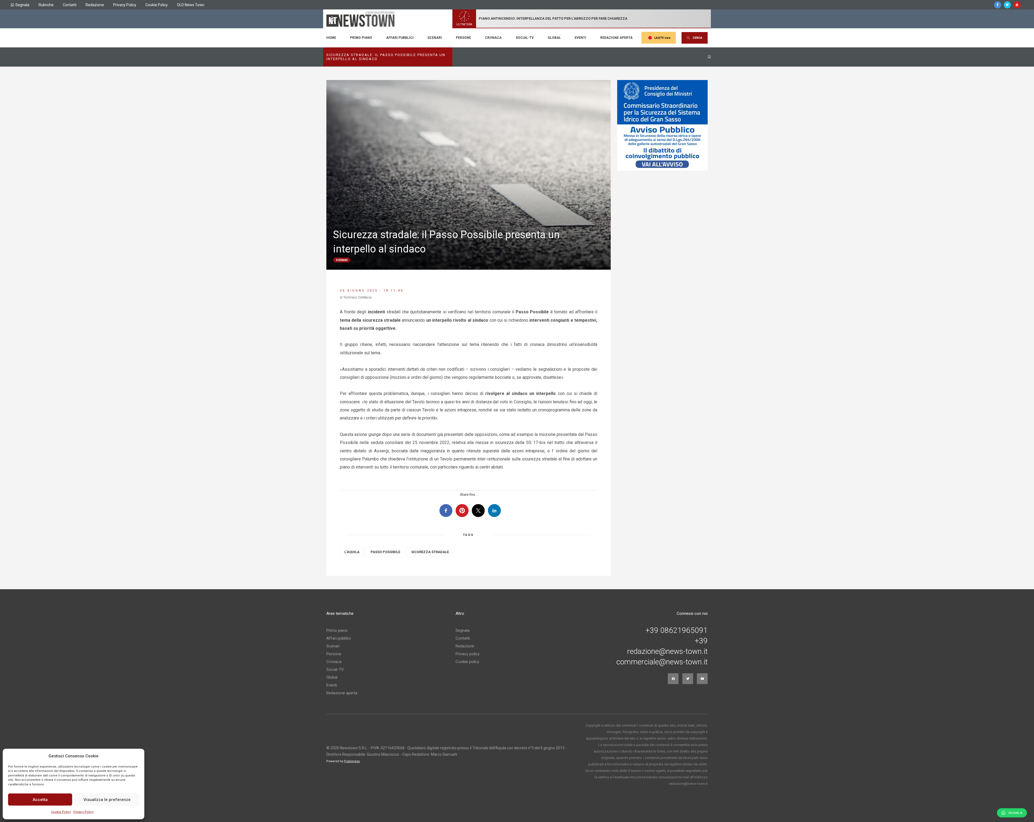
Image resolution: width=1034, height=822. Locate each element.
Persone (463, 38)
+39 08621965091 (676, 630)
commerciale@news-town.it (662, 662)
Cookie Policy (61, 812)
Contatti (69, 5)
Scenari (434, 38)
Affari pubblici (400, 38)
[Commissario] (662, 125)
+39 (701, 641)
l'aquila (351, 552)
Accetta (40, 799)
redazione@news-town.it (667, 651)
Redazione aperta (616, 38)
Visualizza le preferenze (107, 799)
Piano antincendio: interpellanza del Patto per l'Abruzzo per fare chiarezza (553, 18)
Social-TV (525, 38)
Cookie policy (467, 661)
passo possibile (385, 552)
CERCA (697, 38)
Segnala (22, 5)
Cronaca (493, 38)
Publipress (352, 761)
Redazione (95, 5)
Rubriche (46, 5)
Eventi (580, 38)
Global (554, 38)
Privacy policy (468, 653)
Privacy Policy (83, 812)
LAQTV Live (662, 38)
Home (331, 38)
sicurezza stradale (430, 552)
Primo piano (361, 38)
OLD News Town (190, 5)
